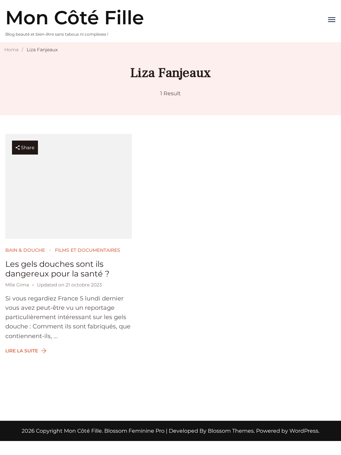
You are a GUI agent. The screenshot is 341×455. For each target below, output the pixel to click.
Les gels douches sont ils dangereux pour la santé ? (57, 269)
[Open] (332, 20)
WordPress (303, 431)
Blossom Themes (230, 431)
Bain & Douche (25, 250)
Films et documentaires (87, 250)
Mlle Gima (17, 284)
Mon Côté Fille (74, 17)
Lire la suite (21, 350)
